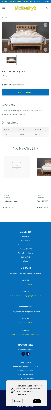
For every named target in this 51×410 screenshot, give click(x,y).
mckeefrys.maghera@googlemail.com (25, 296)
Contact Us (25, 241)
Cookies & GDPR (25, 249)
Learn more (21, 394)
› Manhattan (6, 79)
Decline (17, 401)
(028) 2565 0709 (25, 322)
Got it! (37, 401)
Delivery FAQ (25, 257)
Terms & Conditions (25, 253)
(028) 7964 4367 (25, 284)
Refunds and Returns (25, 245)
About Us (25, 237)
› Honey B (5, 76)
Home (4, 17)
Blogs (25, 261)
